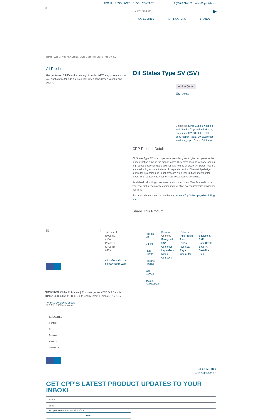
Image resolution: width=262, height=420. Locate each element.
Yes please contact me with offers (66, 410)
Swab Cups (85, 57)
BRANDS (205, 18)
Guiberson (181, 133)
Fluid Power (149, 252)
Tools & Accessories (152, 282)
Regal (193, 136)
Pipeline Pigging (150, 262)
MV (190, 133)
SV (199, 136)
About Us (53, 341)
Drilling (149, 244)
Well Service (60, 57)
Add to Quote (185, 86)
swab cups (207, 136)
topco (190, 140)
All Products (55, 69)
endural (200, 129)
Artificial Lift (150, 235)
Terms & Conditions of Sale (62, 302)
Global (208, 129)
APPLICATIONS (177, 18)
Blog (51, 329)
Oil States (198, 133)
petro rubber (182, 136)
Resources (54, 335)
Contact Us (54, 347)
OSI (207, 133)
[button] (133, 221)
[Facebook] (50, 266)
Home (49, 57)
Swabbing (73, 57)
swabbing (181, 140)
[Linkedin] (57, 266)
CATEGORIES (146, 18)
